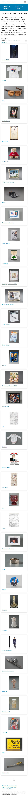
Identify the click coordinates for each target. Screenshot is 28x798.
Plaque (4, 365)
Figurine (4, 630)
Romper (4, 447)
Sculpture (4, 610)
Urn (3, 508)
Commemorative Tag (8, 223)
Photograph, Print (7, 650)
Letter (3, 528)
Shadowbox (5, 406)
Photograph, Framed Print (9, 284)
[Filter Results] (26, 41)
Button (4, 589)
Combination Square (8, 671)
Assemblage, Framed (8, 182)
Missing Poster (6, 467)
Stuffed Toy (5, 161)
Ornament (5, 263)
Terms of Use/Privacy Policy (9, 787)
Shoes (3, 202)
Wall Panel (5, 141)
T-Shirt (4, 80)
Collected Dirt (6, 711)
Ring (3, 569)
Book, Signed (6, 121)
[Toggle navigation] (25, 2)
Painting (4, 732)
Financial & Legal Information (9, 785)
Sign (3, 752)
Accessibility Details (7, 788)
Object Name (16, 40)
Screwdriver (5, 773)
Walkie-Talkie (5, 60)
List (3, 426)
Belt (3, 100)
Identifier (3, 42)
